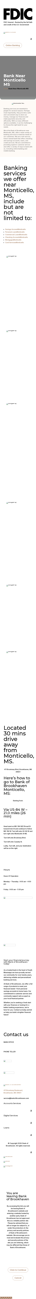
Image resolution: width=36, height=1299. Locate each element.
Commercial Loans (16, 235)
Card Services (14, 242)
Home (6, 89)
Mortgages (13, 240)
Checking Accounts (16, 237)
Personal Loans (15, 232)
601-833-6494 (9, 1056)
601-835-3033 (9, 1046)
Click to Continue (18, 1270)
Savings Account (15, 229)
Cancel (18, 1278)
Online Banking (13, 45)
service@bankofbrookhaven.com (16, 1098)
